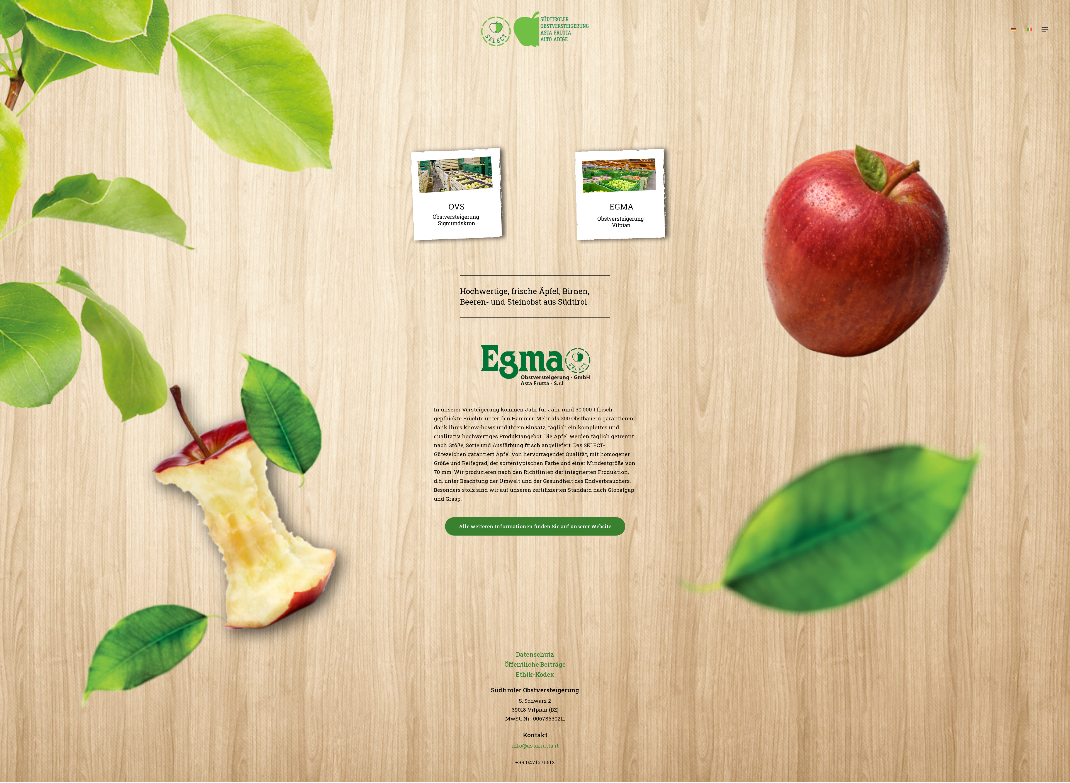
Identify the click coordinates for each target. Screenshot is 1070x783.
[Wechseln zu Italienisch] (1029, 29)
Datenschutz (535, 654)
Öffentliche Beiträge (535, 664)
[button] (1045, 29)
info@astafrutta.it (535, 745)
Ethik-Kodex (535, 674)
